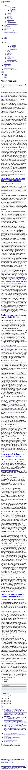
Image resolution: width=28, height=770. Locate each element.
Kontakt (5, 29)
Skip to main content (5, 1)
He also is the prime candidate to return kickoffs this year (13, 316)
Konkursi (22, 90)
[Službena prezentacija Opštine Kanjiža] (10, 745)
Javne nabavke (7, 26)
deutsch (5, 40)
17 (1, 701)
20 (5, 701)
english (5, 38)
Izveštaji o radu (10, 20)
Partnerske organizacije (12, 24)
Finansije (9, 21)
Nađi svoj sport (13, 12)
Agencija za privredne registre (11, 733)
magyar (5, 37)
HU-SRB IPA (13, 7)
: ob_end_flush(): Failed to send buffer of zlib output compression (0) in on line (14, 767)
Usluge (5, 25)
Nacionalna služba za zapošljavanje (12, 737)
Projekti (8, 6)
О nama (5, 5)
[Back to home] (2, 2)
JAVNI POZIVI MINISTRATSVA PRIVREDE (15, 717)
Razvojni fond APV (8, 741)
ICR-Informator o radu (9, 30)
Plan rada (9, 13)
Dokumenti (9, 16)
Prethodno (6, 679)
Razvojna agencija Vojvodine (10, 740)
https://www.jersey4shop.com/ (19, 278)
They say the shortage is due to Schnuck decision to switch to (12, 595)
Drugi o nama (10, 18)
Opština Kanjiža (7, 28)
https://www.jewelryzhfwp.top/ (8, 135)
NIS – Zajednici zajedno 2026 (11, 718)
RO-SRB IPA (13, 9)
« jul (2, 706)
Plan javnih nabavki (11, 22)
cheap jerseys (17, 201)
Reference (9, 17)
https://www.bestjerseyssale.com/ (8, 346)
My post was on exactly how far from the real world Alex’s (13, 180)
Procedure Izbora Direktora (10, 32)
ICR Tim (9, 14)
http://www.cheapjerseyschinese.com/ (9, 470)
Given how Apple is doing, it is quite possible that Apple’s (12, 455)
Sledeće (5, 681)
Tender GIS (12, 10)
